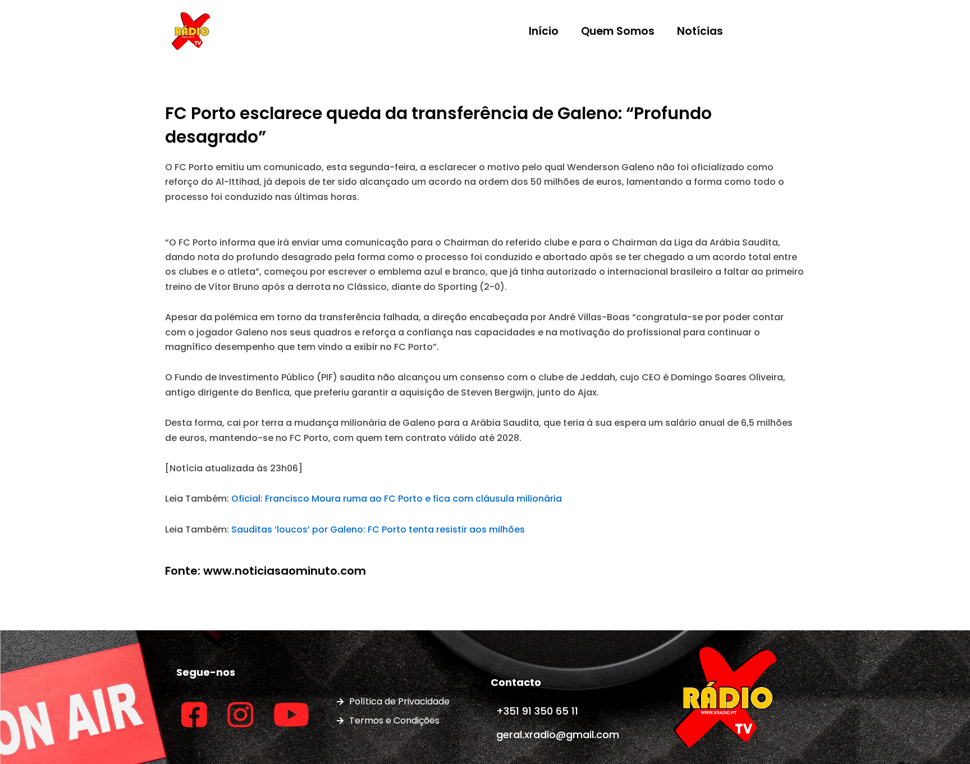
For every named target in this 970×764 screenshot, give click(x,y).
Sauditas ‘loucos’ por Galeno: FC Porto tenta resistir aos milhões (378, 529)
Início (544, 31)
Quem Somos (618, 31)
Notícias (700, 31)
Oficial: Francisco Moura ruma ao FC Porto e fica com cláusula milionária (396, 498)
